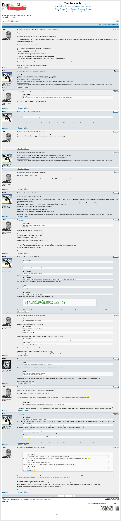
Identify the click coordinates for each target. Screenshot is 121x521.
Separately (21, 29)
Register (90, 9)
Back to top (5, 67)
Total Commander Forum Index (27, 21)
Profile (61, 11)
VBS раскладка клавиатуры (16, 15)
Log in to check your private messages (74, 11)
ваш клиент (24, 439)
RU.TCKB (88, 6)
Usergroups (82, 9)
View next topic (114, 24)
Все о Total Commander (65, 6)
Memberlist (74, 9)
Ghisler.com (82, 6)
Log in (86, 11)
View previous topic (104, 24)
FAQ (68, 9)
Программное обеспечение (44, 21)
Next (14, 17)
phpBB (57, 514)
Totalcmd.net (75, 6)
